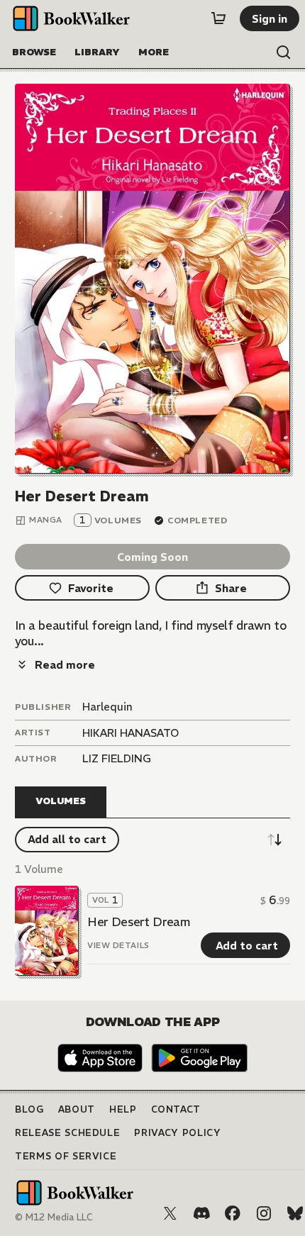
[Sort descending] (274, 839)
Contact (176, 1109)
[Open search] (283, 52)
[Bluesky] (295, 1213)
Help (123, 1109)
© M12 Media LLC (54, 1217)
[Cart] (218, 18)
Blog (29, 1109)
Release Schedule (67, 1132)
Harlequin (107, 706)
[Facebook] (232, 1213)
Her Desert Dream (138, 922)
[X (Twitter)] (170, 1213)
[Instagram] (263, 1213)
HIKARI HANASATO (130, 733)
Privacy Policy (177, 1132)
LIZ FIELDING (116, 758)
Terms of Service (65, 1156)
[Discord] (201, 1213)
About (76, 1109)
